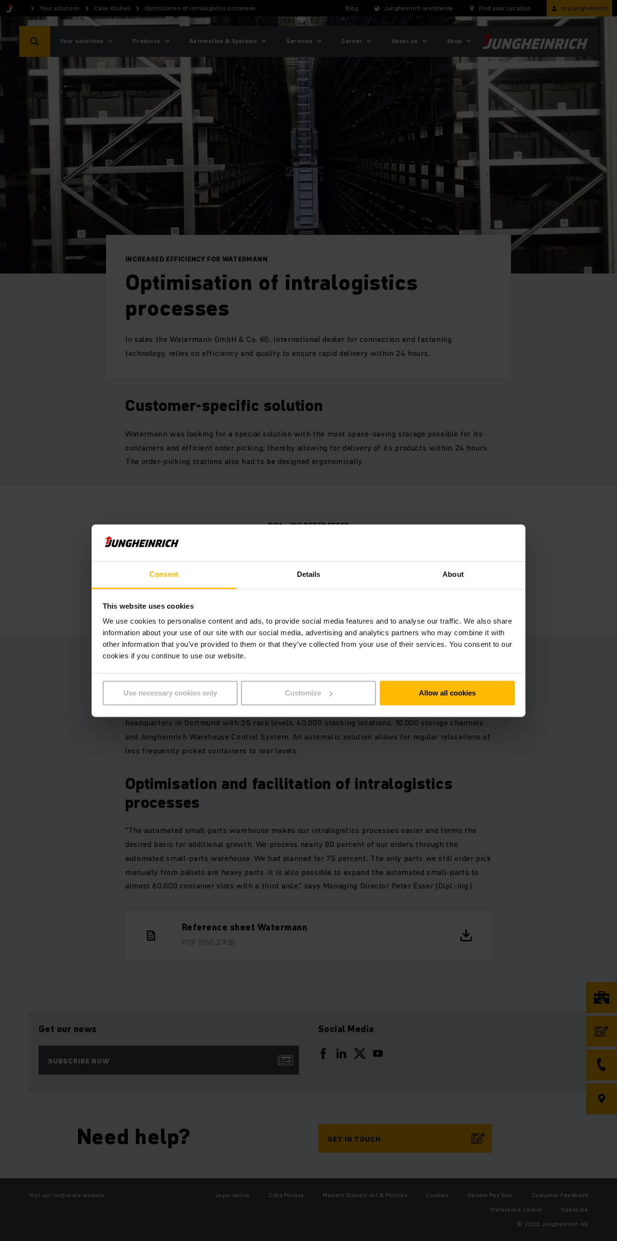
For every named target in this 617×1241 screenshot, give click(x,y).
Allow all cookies (447, 693)
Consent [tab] (163, 575)
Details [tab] (309, 575)
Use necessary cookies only (170, 693)
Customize (303, 693)
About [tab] (453, 575)
